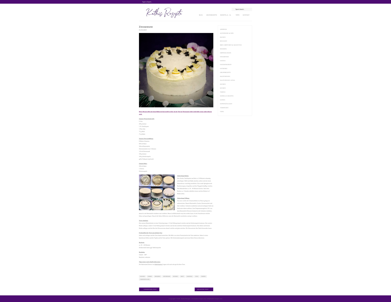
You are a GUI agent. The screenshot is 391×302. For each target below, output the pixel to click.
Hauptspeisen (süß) (227, 80)
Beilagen (223, 41)
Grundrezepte (211, 15)
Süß (196, 276)
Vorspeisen (224, 107)
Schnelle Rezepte (226, 96)
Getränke (223, 68)
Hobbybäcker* (159, 264)
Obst (182, 276)
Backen (142, 276)
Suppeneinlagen (226, 103)
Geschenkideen (226, 64)
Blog (201, 15)
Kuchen (175, 276)
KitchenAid (166, 276)
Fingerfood (224, 56)
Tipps (237, 15)
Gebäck (223, 60)
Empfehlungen (225, 52)
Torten (203, 276)
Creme (150, 276)
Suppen (222, 99)
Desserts (157, 276)
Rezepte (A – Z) (225, 15)
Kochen (223, 84)
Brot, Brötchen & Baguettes (231, 45)
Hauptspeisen (225, 76)
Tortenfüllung (144, 279)
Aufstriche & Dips (227, 33)
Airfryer (223, 29)
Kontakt (246, 15)
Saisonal (189, 276)
